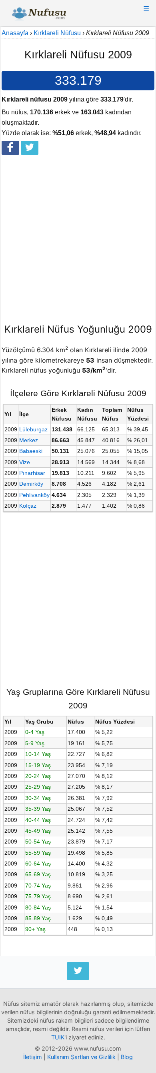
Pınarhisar (32, 473)
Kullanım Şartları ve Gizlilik (81, 1056)
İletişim (32, 1056)
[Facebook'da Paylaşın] (10, 148)
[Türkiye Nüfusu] (38, 15)
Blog (127, 1056)
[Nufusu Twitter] (78, 971)
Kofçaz (27, 506)
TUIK (57, 1037)
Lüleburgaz (33, 429)
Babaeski (30, 451)
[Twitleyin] (29, 148)
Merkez (28, 440)
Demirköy (31, 484)
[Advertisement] (78, 236)
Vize (24, 462)
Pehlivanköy (34, 495)
